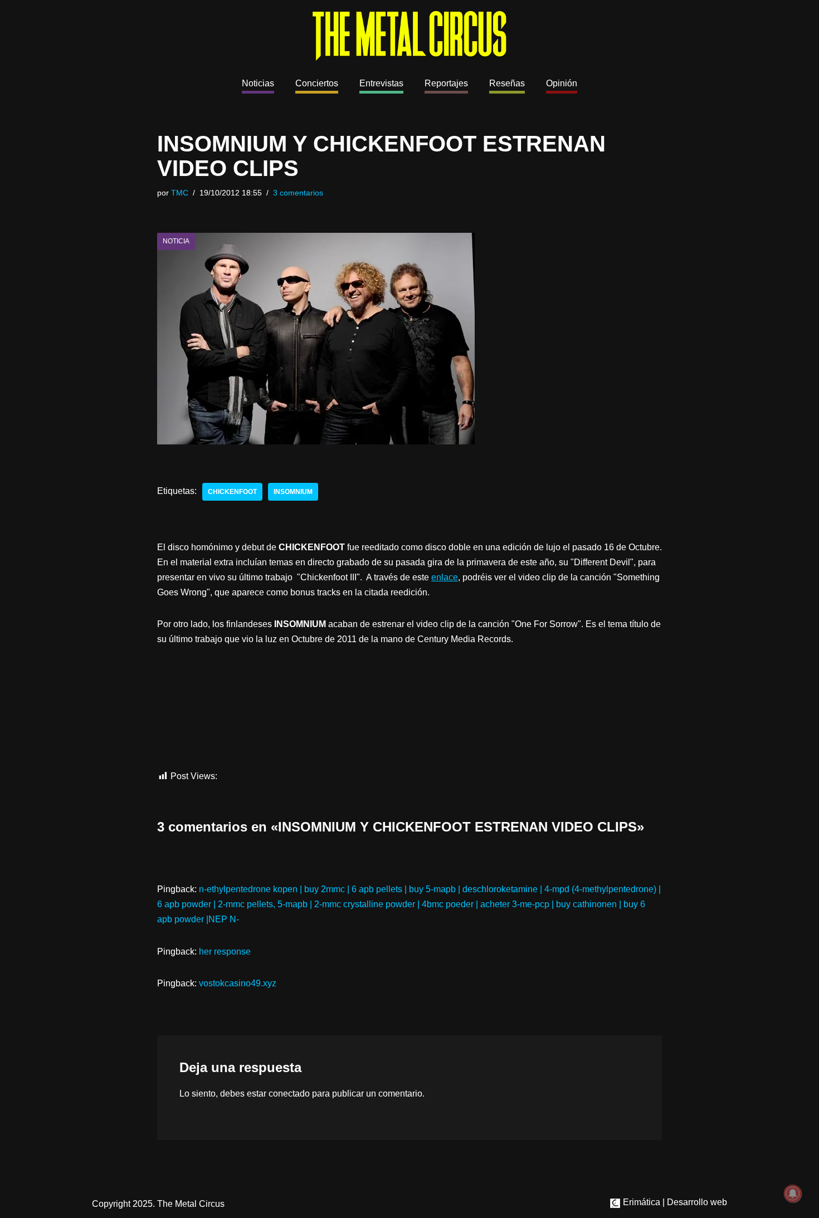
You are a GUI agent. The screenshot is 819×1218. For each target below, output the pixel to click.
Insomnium (293, 492)
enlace (444, 577)
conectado (289, 1093)
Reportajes (446, 83)
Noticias (258, 83)
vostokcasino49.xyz (237, 983)
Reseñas (507, 83)
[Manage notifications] (793, 1193)
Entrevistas (381, 83)
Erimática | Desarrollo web (674, 1202)
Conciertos (316, 83)
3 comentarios (298, 192)
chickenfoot (232, 492)
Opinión (561, 83)
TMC (179, 192)
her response (225, 951)
